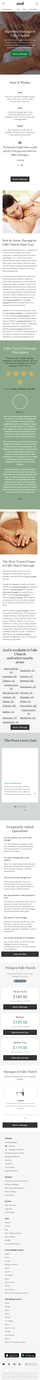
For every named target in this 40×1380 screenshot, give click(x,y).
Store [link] (18, 9)
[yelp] (20, 1364)
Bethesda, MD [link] (27, 680)
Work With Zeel (10, 1205)
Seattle (7, 1339)
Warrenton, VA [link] (10, 717)
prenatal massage (20, 587)
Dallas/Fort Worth (11, 1265)
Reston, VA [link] (25, 701)
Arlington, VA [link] (26, 676)
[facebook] (9, 1364)
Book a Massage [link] (20, 54)
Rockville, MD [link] (9, 705)
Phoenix (7, 1286)
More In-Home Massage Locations (16, 1293)
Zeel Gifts (8, 1160)
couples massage (23, 316)
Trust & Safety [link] (33, 9)
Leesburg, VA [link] (9, 697)
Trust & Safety (9, 1167)
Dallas (7, 1310)
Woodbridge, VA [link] (10, 722)
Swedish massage (22, 595)
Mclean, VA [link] (8, 701)
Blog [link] (24, 9)
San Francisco (10, 1289)
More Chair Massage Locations (15, 1342)
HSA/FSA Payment (11, 1171)
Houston (8, 1272)
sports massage (17, 589)
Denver (7, 1268)
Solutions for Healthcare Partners (16, 1181)
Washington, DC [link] (28, 717)
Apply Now (8, 1209)
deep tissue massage (14, 313)
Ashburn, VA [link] (9, 680)
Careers (7, 1226)
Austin (7, 1257)
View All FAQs (20, 954)
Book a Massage (20, 179)
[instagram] (14, 1364)
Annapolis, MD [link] (10, 676)
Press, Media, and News (13, 1233)
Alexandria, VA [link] (27, 670)
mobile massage (12, 300)
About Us (8, 1222)
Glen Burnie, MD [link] (11, 692)
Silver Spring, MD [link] (28, 705)
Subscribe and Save (20, 1032)
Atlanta (7, 1254)
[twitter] (4, 1364)
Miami (7, 1279)
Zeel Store (8, 1164)
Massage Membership (12, 1157)
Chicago (7, 1261)
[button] (17, 165)
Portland (8, 1331)
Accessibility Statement (13, 1244)
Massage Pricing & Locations (14, 1153)
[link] (20, 3)
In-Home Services (7, 9)
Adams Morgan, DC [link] (11, 670)
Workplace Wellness (12, 1184)
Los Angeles (9, 1275)
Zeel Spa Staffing (10, 1192)
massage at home (24, 321)
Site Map (8, 1240)
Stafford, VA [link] (8, 711)
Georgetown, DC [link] (28, 686)
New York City (10, 1282)
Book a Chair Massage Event (14, 1188)
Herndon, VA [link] (26, 692)
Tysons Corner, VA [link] (28, 712)
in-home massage (16, 329)
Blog (6, 1230)
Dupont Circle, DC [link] (11, 687)
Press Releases (10, 1237)
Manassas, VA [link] (27, 697)
